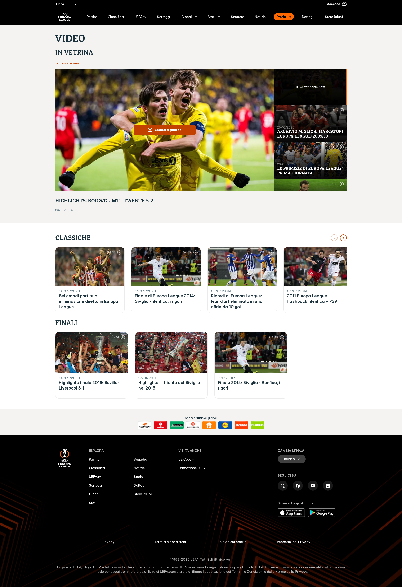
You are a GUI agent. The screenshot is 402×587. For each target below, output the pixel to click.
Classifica (97, 468)
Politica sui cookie (232, 542)
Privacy (108, 542)
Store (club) (143, 494)
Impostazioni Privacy (293, 542)
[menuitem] (92, 17)
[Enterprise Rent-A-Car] (177, 425)
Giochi (94, 494)
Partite (94, 459)
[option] (310, 87)
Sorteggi (96, 485)
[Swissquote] (193, 425)
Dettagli (140, 485)
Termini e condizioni (170, 542)
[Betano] (241, 425)
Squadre (140, 459)
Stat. (92, 503)
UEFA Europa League (64, 17)
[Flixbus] (257, 425)
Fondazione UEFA (192, 468)
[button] (189, 17)
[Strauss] (161, 425)
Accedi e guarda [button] (168, 130)
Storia (138, 477)
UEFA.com (186, 459)
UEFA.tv (95, 477)
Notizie (139, 468)
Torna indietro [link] (69, 63)
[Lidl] (225, 425)
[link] (92, 17)
